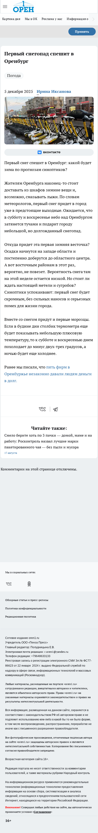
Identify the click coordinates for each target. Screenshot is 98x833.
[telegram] (57, 409)
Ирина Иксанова (54, 91)
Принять (82, 32)
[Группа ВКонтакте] (49, 152)
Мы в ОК (31, 19)
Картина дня (11, 19)
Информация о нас (80, 19)
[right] (93, 19)
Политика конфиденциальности (25, 608)
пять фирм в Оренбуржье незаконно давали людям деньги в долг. (48, 373)
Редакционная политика (20, 616)
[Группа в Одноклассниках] (29, 583)
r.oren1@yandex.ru (56, 651)
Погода (14, 75)
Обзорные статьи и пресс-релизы (26, 600)
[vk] (43, 409)
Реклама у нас (52, 19)
